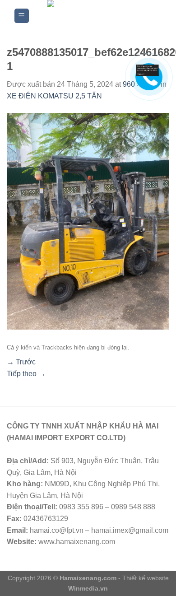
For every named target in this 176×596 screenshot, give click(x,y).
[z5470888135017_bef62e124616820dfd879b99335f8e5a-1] (88, 220)
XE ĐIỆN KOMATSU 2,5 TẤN (54, 96)
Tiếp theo (26, 373)
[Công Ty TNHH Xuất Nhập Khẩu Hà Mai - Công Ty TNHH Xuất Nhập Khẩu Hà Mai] (96, 16)
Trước (21, 362)
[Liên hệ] (147, 70)
